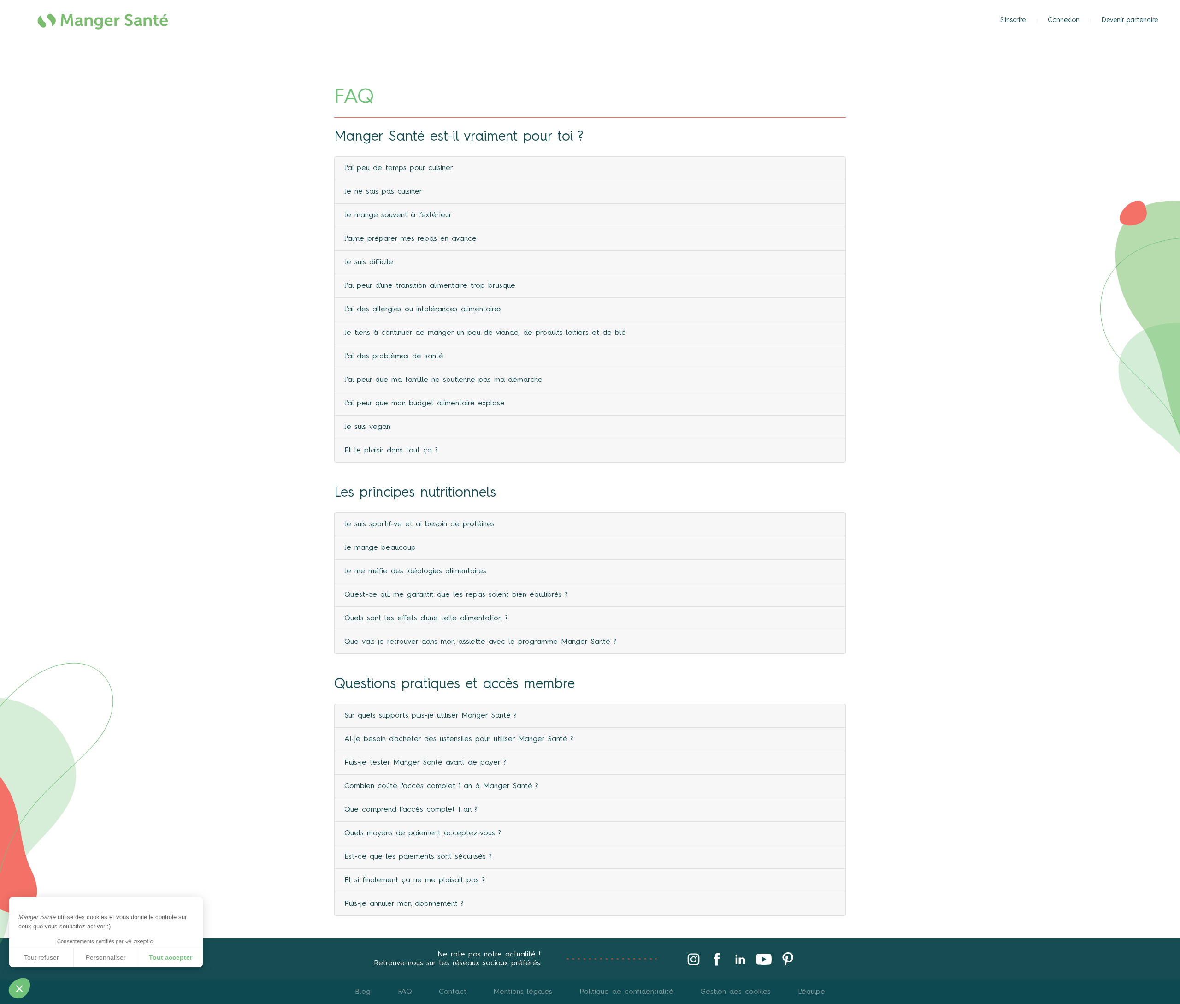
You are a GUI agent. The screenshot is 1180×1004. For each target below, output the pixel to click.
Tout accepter (170, 957)
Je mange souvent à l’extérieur (398, 215)
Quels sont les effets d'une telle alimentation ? (426, 618)
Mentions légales (522, 992)
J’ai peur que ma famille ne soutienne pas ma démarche (443, 380)
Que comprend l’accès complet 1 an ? (411, 810)
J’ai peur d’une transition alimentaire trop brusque (429, 286)
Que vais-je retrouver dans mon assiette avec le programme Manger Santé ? (480, 642)
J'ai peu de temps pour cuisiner (398, 168)
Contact (452, 992)
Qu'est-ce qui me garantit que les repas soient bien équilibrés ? (456, 595)
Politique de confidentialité (626, 992)
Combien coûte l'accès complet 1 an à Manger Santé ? (441, 786)
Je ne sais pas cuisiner (383, 192)
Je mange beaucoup (380, 548)
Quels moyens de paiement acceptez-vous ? (422, 833)
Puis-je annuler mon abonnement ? (404, 904)
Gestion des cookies (735, 992)
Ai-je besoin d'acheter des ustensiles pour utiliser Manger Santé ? (458, 739)
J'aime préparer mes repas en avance (410, 239)
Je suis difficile (368, 262)
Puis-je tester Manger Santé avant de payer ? (425, 762)
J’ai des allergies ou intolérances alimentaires (423, 309)
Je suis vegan (367, 427)
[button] (19, 988)
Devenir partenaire (1130, 20)
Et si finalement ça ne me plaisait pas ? (414, 880)
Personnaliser (106, 957)
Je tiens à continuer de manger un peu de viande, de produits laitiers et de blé (485, 333)
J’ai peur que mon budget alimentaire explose (424, 403)
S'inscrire (1013, 20)
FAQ (405, 992)
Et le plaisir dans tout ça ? (391, 450)
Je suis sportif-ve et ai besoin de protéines (419, 524)
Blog (363, 992)
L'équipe (811, 992)
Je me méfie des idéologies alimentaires (415, 571)
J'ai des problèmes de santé (393, 356)
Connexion (1064, 20)
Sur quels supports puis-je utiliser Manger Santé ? (430, 715)
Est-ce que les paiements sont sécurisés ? (418, 857)
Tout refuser (41, 957)
